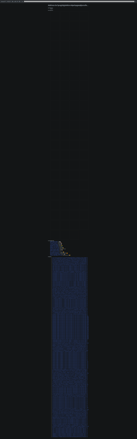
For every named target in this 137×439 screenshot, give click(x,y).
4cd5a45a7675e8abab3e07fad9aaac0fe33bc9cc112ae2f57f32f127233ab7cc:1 (70, 398)
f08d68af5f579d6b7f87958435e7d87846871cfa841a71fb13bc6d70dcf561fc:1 (70, 434)
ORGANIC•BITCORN (54, 245)
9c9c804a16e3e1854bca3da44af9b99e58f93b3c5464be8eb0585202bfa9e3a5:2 (70, 382)
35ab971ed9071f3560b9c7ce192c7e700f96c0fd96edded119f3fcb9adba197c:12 (70, 363)
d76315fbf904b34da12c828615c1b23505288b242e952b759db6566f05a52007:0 (70, 258)
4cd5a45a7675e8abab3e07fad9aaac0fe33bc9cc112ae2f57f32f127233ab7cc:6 (70, 403)
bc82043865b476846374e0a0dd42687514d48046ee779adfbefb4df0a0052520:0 (70, 272)
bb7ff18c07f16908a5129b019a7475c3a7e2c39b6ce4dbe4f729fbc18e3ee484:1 (70, 371)
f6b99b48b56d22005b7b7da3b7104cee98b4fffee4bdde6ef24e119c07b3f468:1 (70, 340)
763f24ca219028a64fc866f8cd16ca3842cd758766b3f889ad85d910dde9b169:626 (70, 343)
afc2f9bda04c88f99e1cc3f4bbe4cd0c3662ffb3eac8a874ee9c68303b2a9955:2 (70, 301)
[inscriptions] (7, 1)
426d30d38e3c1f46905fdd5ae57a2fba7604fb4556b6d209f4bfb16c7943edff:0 (70, 436)
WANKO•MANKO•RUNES (54, 250)
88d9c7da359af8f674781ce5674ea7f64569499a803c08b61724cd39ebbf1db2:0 (70, 385)
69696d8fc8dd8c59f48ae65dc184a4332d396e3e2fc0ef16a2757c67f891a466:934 (70, 330)
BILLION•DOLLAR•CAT (55, 252)
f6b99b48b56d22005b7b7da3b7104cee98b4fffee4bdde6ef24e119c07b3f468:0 (70, 339)
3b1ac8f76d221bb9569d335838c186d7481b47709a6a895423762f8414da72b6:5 (70, 391)
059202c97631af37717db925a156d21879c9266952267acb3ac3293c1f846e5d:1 (70, 310)
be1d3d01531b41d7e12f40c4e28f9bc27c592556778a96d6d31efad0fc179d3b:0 (70, 290)
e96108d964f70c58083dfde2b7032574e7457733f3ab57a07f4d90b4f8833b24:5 (70, 277)
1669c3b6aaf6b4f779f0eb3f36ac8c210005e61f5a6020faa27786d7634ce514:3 (70, 268)
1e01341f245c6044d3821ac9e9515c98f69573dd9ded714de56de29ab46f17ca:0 (70, 396)
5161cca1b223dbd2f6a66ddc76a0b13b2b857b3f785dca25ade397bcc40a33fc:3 (70, 431)
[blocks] (14, 1)
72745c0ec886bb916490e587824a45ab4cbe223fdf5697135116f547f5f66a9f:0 (70, 379)
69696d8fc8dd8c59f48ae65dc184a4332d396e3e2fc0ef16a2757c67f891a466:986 (70, 336)
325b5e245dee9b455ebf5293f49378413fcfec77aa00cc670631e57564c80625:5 (70, 285)
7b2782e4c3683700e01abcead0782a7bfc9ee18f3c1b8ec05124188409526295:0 (70, 374)
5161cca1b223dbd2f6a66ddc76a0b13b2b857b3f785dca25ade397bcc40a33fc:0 (70, 428)
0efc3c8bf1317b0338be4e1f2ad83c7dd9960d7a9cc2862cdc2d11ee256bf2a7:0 (70, 383)
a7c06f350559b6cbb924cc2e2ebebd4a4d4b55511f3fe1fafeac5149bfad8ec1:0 (70, 394)
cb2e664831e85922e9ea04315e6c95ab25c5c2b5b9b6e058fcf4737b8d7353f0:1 (70, 425)
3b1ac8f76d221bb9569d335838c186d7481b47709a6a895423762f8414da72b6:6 (70, 393)
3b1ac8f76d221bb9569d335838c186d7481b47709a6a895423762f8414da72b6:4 (70, 390)
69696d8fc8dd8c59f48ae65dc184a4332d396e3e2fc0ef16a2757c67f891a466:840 (70, 321)
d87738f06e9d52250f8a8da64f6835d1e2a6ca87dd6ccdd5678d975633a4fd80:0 (70, 370)
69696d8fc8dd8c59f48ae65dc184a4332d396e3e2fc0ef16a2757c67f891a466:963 (70, 334)
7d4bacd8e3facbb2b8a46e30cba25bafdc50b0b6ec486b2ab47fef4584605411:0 (70, 263)
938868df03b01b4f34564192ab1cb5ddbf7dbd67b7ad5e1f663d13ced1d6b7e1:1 (70, 418)
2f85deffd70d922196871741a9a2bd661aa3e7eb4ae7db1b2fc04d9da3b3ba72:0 (70, 346)
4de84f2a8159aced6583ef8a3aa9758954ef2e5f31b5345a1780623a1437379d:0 (70, 377)
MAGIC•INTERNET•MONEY (55, 254)
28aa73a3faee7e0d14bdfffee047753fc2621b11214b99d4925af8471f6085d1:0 (70, 410)
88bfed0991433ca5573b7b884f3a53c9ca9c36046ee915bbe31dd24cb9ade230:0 (70, 289)
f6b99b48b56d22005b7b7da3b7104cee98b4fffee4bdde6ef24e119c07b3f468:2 (70, 342)
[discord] (22, 1)
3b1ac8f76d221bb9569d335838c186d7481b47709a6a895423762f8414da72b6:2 (70, 388)
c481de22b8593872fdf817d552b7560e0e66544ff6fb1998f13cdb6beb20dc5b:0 (70, 308)
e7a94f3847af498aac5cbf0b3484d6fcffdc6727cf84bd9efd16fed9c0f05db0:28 (70, 384)
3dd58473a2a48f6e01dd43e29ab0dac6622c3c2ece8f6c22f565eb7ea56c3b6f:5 (70, 344)
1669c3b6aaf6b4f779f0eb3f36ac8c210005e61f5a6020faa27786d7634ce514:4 (70, 269)
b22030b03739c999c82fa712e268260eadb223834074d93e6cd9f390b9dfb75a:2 (70, 307)
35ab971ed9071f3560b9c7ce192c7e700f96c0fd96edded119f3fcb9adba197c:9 (70, 360)
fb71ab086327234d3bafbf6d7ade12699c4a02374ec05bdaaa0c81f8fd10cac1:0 (70, 395)
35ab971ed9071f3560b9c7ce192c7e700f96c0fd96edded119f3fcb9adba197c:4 (70, 355)
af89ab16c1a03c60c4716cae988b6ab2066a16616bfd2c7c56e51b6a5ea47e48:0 (70, 295)
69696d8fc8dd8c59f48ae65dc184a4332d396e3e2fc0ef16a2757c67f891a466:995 (70, 338)
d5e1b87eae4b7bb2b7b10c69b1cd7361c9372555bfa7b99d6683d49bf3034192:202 (70, 373)
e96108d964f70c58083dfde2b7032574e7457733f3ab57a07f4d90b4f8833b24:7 (70, 279)
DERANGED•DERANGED (54, 253)
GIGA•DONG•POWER (54, 244)
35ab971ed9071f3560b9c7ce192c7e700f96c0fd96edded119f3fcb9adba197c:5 (70, 356)
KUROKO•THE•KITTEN (54, 247)
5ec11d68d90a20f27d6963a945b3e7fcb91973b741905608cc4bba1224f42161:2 (70, 312)
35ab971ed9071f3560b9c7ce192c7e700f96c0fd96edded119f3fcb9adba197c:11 (70, 362)
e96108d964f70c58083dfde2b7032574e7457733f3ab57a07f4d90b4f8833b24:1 (70, 273)
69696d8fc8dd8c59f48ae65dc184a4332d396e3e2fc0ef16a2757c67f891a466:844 (70, 322)
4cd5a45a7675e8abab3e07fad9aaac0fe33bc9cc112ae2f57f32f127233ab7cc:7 (70, 404)
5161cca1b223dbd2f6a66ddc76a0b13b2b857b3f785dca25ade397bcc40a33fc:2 (70, 430)
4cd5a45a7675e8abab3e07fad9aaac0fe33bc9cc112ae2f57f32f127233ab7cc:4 (70, 401)
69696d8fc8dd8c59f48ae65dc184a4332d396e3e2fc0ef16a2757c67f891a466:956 (70, 333)
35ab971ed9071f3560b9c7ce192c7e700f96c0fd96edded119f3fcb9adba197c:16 (70, 368)
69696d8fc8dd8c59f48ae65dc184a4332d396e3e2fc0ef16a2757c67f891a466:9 (70, 314)
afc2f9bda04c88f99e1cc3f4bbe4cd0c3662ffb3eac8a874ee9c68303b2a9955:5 (70, 304)
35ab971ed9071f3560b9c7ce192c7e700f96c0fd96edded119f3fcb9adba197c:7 (70, 358)
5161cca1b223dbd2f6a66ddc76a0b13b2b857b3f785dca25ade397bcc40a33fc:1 (70, 429)
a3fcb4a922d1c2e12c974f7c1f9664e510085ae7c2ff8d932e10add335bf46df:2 (70, 415)
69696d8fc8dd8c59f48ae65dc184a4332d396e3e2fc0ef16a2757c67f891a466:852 (70, 325)
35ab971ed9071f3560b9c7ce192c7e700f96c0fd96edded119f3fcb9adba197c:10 (70, 361)
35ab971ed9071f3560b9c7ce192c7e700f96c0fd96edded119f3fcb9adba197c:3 (70, 354)
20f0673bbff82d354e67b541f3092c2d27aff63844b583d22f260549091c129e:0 (70, 378)
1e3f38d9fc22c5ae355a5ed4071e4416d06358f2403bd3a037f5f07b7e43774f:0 (70, 297)
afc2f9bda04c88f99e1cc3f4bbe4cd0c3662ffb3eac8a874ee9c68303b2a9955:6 (70, 305)
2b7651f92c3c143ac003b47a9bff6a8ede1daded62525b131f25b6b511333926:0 (70, 286)
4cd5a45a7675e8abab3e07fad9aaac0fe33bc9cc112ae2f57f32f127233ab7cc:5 (70, 402)
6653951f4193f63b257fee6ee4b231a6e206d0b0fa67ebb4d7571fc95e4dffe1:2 (70, 421)
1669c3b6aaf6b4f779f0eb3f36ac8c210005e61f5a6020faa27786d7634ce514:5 (70, 270)
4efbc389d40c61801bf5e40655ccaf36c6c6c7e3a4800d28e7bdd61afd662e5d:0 (70, 309)
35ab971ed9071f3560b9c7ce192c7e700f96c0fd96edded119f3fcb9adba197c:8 (70, 359)
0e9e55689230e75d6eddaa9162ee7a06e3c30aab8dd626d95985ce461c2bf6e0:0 (70, 417)
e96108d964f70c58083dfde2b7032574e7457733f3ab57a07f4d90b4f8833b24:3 (70, 275)
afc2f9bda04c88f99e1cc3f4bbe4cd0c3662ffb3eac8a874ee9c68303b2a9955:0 (70, 299)
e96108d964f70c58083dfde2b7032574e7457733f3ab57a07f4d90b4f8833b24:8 (70, 280)
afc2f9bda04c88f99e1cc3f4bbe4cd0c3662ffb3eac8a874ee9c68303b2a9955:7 (70, 306)
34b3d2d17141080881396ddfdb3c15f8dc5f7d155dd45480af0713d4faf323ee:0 (70, 424)
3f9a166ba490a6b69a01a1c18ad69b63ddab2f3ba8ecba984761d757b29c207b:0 (70, 351)
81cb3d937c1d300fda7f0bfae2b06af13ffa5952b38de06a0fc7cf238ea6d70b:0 (70, 261)
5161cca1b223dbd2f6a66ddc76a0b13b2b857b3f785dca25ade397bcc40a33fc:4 (70, 432)
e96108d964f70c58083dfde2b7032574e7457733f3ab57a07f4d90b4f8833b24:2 (70, 274)
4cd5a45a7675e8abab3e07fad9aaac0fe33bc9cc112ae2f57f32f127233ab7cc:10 (70, 407)
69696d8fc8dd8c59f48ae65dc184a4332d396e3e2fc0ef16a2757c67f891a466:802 (70, 318)
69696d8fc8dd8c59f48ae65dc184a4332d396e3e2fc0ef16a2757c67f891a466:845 (70, 323)
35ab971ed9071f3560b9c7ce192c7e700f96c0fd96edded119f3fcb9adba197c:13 (70, 364)
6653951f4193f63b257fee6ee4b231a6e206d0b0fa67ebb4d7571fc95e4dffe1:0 (70, 419)
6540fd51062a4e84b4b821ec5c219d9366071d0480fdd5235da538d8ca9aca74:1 (70, 349)
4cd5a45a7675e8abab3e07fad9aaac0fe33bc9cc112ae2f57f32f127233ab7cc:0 (70, 397)
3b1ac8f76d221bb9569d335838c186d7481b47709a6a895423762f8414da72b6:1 (70, 387)
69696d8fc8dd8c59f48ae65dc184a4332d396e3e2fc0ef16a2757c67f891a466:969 (70, 335)
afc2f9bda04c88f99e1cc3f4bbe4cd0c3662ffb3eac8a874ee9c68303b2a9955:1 (70, 300)
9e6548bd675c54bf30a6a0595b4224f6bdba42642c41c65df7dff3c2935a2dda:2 (70, 411)
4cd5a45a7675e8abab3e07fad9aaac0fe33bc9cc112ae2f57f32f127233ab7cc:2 (70, 399)
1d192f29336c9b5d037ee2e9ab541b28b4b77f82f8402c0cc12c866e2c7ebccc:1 (70, 408)
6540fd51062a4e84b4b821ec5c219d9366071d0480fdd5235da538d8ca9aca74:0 (70, 348)
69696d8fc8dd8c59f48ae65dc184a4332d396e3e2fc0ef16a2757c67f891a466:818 (70, 320)
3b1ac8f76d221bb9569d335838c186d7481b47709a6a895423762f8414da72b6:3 (70, 389)
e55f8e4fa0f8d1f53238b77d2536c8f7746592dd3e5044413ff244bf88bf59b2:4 (70, 386)
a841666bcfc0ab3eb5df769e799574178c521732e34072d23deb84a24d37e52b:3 (70, 288)
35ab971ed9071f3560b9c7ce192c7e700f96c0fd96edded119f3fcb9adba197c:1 (70, 352)
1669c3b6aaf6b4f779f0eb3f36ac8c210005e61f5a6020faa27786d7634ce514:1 (70, 266)
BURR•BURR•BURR (54, 241)
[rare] (17, 1)
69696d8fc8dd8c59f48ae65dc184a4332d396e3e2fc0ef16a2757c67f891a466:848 (70, 324)
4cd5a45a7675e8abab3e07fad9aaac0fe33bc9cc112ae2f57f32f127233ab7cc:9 (70, 406)
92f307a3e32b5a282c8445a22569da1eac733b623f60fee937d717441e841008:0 (70, 259)
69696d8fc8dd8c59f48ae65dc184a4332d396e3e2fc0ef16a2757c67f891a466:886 (70, 327)
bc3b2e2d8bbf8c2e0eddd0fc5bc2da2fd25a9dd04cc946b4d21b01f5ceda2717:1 (70, 271)
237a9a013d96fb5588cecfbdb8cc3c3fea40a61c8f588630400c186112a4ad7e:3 (70, 369)
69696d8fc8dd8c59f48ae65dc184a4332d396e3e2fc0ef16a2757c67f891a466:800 (70, 317)
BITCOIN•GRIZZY (54, 242)
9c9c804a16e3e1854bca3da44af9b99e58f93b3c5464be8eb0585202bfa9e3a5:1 (70, 381)
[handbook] (19, 1)
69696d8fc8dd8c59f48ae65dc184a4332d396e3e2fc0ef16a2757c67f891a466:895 (70, 328)
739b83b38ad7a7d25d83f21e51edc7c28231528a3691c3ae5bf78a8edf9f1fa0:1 (70, 380)
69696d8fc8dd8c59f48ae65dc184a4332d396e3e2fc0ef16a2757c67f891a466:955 (70, 332)
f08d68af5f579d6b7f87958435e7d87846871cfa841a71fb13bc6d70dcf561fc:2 (70, 435)
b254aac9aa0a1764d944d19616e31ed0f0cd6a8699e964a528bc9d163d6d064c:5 (70, 296)
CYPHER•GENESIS (54, 243)
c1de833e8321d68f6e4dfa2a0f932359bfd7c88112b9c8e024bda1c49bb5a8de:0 (70, 413)
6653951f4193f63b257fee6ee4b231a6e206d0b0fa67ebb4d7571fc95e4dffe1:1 (70, 420)
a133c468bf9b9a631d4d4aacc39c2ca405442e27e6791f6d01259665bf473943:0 (70, 293)
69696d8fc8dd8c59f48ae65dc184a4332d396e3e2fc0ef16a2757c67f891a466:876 (70, 326)
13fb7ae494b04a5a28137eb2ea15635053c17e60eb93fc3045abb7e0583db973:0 (70, 347)
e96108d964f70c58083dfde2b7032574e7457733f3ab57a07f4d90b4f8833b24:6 (70, 278)
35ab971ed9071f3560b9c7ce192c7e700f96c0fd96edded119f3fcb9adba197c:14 (70, 365)
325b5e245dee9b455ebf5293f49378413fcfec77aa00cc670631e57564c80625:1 (70, 281)
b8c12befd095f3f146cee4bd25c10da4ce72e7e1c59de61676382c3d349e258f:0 (70, 372)
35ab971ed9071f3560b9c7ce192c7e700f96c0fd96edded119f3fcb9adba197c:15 (70, 367)
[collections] (10, 1)
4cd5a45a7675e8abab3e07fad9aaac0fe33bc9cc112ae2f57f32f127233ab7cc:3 (70, 400)
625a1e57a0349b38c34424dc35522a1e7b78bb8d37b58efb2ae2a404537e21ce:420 (70, 409)
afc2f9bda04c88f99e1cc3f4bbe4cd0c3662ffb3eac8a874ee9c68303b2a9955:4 (70, 303)
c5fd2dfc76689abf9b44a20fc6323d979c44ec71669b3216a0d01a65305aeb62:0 (70, 313)
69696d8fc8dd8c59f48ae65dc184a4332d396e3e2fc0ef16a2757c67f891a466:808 (70, 319)
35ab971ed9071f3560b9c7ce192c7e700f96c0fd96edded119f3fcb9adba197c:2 (70, 353)
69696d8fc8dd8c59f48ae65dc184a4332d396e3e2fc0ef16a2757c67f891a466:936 (70, 331)
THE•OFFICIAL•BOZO (54, 248)
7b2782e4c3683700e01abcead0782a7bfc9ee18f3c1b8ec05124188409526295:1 (70, 375)
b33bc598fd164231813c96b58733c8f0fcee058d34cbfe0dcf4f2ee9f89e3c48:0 (70, 294)
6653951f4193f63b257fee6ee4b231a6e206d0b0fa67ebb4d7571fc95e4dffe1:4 (70, 423)
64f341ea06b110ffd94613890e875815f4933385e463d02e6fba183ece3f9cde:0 (70, 412)
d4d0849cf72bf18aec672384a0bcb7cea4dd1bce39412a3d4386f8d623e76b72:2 (70, 345)
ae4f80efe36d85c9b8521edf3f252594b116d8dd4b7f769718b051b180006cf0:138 (70, 426)
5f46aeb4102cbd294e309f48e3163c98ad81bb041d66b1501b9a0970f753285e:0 (70, 311)
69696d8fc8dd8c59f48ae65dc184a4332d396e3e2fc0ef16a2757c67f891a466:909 (70, 329)
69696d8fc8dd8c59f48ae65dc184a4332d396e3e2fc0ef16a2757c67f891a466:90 (70, 316)
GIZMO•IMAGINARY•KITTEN (56, 255)
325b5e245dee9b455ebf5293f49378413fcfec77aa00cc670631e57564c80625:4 (70, 284)
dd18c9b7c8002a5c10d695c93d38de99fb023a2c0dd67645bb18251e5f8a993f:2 (70, 292)
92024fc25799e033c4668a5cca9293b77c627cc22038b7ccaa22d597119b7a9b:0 (70, 376)
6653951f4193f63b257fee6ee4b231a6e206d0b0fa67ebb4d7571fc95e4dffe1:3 (70, 422)
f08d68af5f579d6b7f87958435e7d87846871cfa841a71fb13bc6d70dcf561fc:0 (70, 433)
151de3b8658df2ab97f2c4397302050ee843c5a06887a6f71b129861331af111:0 (70, 264)
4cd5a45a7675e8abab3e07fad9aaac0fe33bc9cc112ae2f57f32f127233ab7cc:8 (70, 405)
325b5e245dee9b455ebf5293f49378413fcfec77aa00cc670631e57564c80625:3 (70, 283)
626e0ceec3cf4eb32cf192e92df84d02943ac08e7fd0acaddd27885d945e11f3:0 (70, 427)
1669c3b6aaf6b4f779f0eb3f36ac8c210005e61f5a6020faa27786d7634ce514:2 (70, 267)
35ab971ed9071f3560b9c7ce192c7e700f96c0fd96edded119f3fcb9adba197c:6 (70, 357)
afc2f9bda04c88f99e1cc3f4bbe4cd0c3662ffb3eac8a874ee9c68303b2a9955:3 (70, 302)
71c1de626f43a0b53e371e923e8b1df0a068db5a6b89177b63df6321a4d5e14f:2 (70, 298)
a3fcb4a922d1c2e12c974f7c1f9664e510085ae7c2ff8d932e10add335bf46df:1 (70, 414)
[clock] (15, 1)
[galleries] (12, 1)
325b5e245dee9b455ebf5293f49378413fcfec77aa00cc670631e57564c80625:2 (70, 282)
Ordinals (3, 1)
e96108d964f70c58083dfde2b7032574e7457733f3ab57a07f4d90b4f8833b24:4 (70, 276)
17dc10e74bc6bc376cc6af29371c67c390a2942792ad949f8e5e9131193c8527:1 (70, 287)
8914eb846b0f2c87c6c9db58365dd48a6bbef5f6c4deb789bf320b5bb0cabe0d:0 (70, 262)
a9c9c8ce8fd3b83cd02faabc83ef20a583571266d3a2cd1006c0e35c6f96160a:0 (70, 260)
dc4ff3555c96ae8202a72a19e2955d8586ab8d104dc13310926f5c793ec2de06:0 (70, 257)
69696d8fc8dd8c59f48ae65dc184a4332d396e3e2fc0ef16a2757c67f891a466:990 (70, 337)
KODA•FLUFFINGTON (54, 246)
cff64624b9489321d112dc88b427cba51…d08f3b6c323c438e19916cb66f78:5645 (70, 350)
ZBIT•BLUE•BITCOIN (54, 251)
